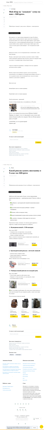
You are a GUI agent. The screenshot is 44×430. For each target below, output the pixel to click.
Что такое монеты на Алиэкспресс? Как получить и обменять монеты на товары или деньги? (12, 370)
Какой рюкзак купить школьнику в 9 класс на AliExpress (18, 148)
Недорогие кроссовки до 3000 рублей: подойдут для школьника (19, 343)
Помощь (24, 372)
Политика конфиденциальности (22, 419)
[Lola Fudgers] (10, 9)
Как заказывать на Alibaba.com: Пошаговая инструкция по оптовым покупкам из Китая (11, 367)
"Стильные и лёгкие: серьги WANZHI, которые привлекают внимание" (20, 349)
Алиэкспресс (18, 354)
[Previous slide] (10, 354)
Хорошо (34, 427)
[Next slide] (40, 354)
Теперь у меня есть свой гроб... (14, 152)
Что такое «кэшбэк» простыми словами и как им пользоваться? (11, 364)
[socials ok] (20, 410)
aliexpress (12, 354)
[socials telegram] (26, 410)
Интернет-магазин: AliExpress (22, 242)
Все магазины (25, 376)
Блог (24, 378)
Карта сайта (25, 380)
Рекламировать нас (6, 388)
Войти (11, 2)
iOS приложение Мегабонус (28, 367)
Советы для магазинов (7, 390)
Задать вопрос (25, 374)
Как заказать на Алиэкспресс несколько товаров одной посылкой (11, 373)
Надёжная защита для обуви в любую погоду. (16, 155)
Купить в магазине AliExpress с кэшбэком (28, 105)
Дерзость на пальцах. (12, 151)
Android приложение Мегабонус (29, 365)
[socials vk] (18, 410)
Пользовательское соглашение (22, 418)
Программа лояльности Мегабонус (29, 363)
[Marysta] (10, 168)
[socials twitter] (23, 410)
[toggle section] (13, 376)
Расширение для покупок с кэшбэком (29, 369)
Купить (34, 245)
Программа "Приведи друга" (8, 386)
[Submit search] (41, 3)
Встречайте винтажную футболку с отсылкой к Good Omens (18, 153)
